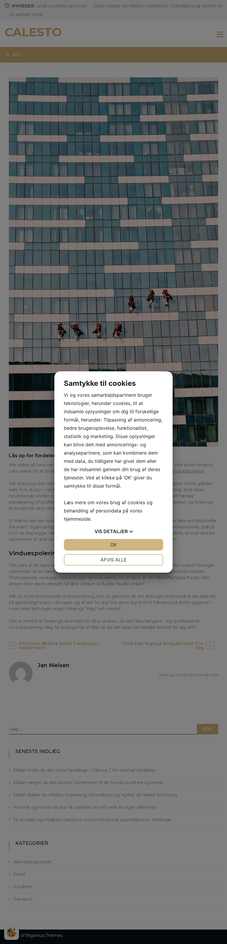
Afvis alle (113, 560)
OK (113, 545)
